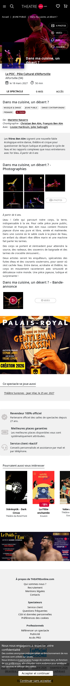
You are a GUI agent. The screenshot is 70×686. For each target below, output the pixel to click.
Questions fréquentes (35, 610)
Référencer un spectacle (35, 630)
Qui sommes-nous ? (35, 584)
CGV (20, 614)
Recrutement (35, 587)
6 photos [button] (57, 200)
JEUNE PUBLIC (31, 107)
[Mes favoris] (58, 6)
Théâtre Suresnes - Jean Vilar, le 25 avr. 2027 (29, 393)
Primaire (8, 112)
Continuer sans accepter (35, 681)
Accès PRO (35, 637)
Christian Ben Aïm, (31, 123)
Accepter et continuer (36, 673)
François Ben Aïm (53, 123)
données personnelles (39, 614)
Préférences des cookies (35, 618)
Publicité (35, 634)
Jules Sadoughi (39, 127)
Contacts (35, 594)
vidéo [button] (47, 300)
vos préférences (13, 663)
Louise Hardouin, (20, 127)
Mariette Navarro (18, 119)
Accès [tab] (60, 91)
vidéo (59, 32)
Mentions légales (35, 591)
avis (58, 39)
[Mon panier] (65, 6)
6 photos (61, 25)
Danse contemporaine (53, 107)
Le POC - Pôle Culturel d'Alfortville (27, 74)
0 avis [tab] (39, 91)
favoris (60, 47)
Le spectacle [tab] (15, 91)
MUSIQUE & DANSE (12, 107)
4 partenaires (24, 659)
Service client (35, 607)
